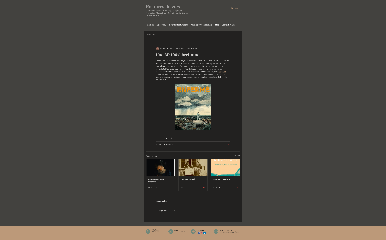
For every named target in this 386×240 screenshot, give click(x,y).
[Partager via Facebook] (157, 138)
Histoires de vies (163, 6)
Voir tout (237, 156)
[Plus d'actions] (229, 48)
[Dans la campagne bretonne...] (160, 167)
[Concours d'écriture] (225, 167)
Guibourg (167, 10)
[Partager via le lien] (171, 138)
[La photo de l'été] (193, 167)
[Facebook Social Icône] (199, 233)
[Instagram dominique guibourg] (202, 233)
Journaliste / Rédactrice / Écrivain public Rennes (167, 13)
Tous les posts (150, 35)
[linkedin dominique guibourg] (204, 233)
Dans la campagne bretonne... (156, 180)
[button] (238, 34)
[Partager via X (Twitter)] (162, 138)
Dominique (151, 10)
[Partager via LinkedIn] (167, 138)
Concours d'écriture (222, 179)
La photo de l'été (188, 179)
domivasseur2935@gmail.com (181, 232)
